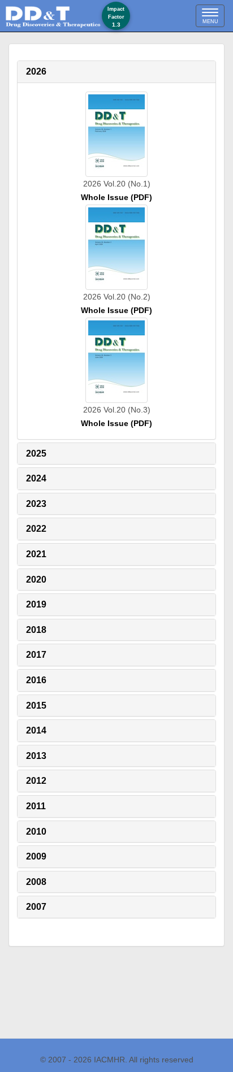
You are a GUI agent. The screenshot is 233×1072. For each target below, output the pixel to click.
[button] (36, 71)
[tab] (116, 72)
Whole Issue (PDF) (116, 197)
